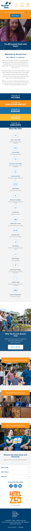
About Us (4, 476)
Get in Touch (5, 472)
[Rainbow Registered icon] (15, 293)
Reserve (22, 6)
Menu (27, 6)
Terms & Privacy (12, 527)
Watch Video (15, 347)
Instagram (15, 486)
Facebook (11, 486)
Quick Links (4, 467)
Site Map (21, 527)
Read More (15, 16)
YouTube (20, 486)
